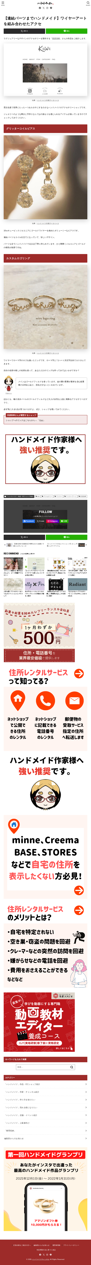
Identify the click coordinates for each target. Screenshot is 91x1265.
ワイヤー (59, 496)
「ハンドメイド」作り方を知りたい (19, 1100)
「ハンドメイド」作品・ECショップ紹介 (19, 496)
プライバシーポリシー (71, 1245)
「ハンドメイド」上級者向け (17, 1123)
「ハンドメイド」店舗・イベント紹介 (20, 1115)
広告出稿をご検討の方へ (22, 1245)
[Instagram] (47, 8)
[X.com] (44, 8)
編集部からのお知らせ (14, 1138)
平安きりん (9, 393)
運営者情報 (56, 1245)
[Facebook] (40, 8)
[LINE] (51, 8)
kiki (38, 496)
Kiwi (41, 420)
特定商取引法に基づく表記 (46, 1250)
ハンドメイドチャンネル (40, 1259)
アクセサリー (48, 496)
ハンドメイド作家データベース (48, 100)
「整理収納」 (10, 1131)
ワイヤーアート (71, 496)
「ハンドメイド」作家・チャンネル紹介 (21, 1092)
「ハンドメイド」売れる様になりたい (20, 1107)
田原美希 (56, 38)
